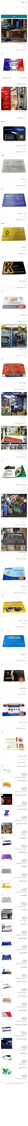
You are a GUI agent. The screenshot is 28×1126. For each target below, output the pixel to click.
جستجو (14, 16)
